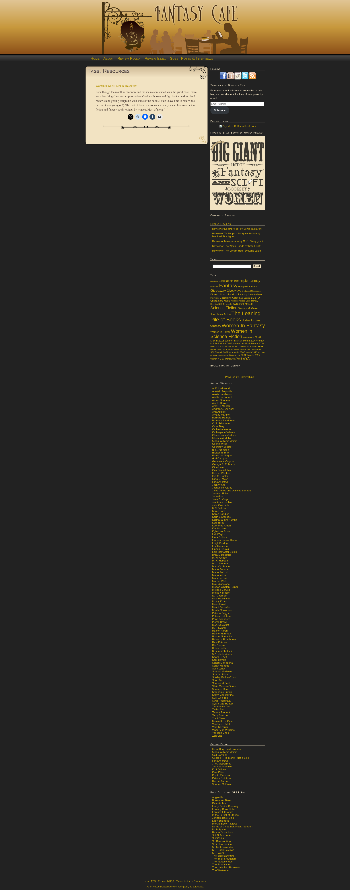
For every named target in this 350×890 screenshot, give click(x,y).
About (108, 58)
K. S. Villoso (219, 508)
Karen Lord (218, 510)
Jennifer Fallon (220, 493)
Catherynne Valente (223, 432)
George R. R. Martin (224, 464)
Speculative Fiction (220, 314)
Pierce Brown (220, 621)
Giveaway (218, 290)
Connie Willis (219, 443)
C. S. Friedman (221, 423)
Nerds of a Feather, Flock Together (232, 826)
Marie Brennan (220, 569)
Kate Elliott (218, 522)
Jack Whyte (218, 484)
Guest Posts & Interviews (191, 58)
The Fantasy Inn (221, 864)
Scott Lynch (218, 668)
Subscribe (220, 110)
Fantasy (228, 285)
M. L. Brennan (220, 563)
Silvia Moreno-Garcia (224, 686)
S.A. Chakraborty (222, 653)
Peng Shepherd (221, 618)
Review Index (155, 58)
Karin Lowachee (221, 516)
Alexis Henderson (222, 394)
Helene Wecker (221, 473)
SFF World (218, 852)
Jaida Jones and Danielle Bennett (231, 490)
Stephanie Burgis (222, 691)
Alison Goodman (221, 400)
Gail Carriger (219, 458)
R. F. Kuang (219, 627)
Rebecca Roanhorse (224, 639)
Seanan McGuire (248, 308)
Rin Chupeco (219, 645)
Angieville (217, 797)
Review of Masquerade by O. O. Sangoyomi (237, 241)
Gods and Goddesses (252, 291)
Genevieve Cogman (223, 461)
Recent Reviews (220, 223)
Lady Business (220, 820)
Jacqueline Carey (229, 298)
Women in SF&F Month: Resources (116, 86)
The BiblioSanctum (223, 855)
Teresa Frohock (221, 712)
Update (246, 320)
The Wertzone (220, 870)
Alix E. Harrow (220, 402)
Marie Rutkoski (220, 572)
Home (95, 58)
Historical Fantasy (236, 294)
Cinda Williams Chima (224, 440)
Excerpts (214, 286)
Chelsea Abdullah (222, 438)
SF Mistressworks (222, 846)
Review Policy (129, 58)
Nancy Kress (219, 601)
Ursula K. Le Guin (222, 721)
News (234, 303)
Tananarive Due (221, 706)
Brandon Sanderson (223, 420)
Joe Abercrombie (222, 502)
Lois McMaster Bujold (224, 551)
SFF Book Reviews (223, 849)
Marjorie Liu (219, 575)
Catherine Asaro (221, 429)
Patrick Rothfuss (221, 616)
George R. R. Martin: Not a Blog (230, 757)
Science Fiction (223, 308)
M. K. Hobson (220, 560)
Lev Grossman (220, 546)
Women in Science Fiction (231, 334)
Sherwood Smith (221, 683)
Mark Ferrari (219, 578)
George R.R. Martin (247, 286)
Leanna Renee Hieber (225, 540)
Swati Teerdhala (221, 700)
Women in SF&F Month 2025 (244, 355)
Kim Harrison (219, 528)
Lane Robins (219, 537)
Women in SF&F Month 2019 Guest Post (228, 346)
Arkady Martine (221, 414)
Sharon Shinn (220, 674)
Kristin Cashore (221, 775)
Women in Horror (220, 332)
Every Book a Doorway (225, 806)
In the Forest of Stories (225, 814)
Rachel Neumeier (222, 636)
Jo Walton (217, 496)
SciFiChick (218, 838)
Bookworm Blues (222, 800)
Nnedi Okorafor (221, 607)
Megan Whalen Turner (225, 586)
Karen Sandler (220, 513)
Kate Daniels (244, 298)
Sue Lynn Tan (220, 697)
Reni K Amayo (220, 642)
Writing (240, 358)
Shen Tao (217, 680)
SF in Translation (222, 844)
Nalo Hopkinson (221, 598)
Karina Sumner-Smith (224, 519)
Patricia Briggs (220, 613)
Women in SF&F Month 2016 (240, 340)
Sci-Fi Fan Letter (222, 835)
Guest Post (218, 294)
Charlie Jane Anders (224, 435)
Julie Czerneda (221, 505)
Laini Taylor (218, 534)
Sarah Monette (245, 304)
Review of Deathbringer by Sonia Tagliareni (237, 228)
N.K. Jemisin (224, 304)
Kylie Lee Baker (221, 531)
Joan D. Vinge (220, 499)
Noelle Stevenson (222, 610)
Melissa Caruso (221, 589)
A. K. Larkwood (221, 388)
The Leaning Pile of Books (235, 316)
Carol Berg (218, 426)
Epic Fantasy (250, 281)
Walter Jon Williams (223, 729)
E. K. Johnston (220, 449)
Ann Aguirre (215, 281)
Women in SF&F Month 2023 (243, 352)
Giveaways (234, 290)
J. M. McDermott (221, 763)
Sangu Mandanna (222, 662)
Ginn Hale (218, 467)
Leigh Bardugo (220, 543)
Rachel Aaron (220, 630)
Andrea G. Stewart (223, 408)
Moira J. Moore (221, 592)
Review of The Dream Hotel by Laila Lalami (237, 250)
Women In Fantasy (243, 325)
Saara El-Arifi (219, 656)
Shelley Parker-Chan (224, 677)
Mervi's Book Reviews (224, 823)
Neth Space (219, 829)
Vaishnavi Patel (221, 724)
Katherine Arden (221, 525)
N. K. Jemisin (219, 595)
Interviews (214, 298)
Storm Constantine (223, 694)
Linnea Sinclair (220, 548)
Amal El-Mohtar (221, 405)
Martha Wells (219, 581)
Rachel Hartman (221, 633)
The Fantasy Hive (222, 861)
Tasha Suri (218, 709)
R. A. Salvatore (220, 624)
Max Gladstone (221, 583)
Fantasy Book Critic (223, 809)
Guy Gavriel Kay (221, 470)
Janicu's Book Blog (223, 817)
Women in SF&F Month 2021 (237, 349)
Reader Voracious (222, 832)
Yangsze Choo (220, 732)
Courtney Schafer (222, 446)
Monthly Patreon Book (240, 301)
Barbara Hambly (221, 417)
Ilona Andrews (255, 294)
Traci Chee (218, 718)
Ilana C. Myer (220, 478)
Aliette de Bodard (222, 397)
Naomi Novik (219, 604)
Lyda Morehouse (222, 554)
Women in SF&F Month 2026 (223, 359)
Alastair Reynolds (222, 391)
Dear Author (219, 803)
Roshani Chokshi (222, 651)
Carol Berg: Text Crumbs (226, 749)
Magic (227, 301)
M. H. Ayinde (219, 557)
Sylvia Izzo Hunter (222, 703)
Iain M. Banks (220, 475)
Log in (146, 881)
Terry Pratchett (220, 715)
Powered (239, 376)
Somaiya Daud (220, 689)
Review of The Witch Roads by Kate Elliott (236, 245)
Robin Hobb (219, 648)
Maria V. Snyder (221, 566)
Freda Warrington (222, 455)
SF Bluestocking (221, 841)
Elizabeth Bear (230, 280)
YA (247, 358)
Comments (166, 881)
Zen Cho (217, 735)
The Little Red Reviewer (226, 867)
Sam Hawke (219, 659)
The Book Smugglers (224, 858)
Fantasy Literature (222, 811)
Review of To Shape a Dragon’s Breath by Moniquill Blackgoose (236, 235)
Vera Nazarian (220, 726)
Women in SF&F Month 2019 (248, 343)
